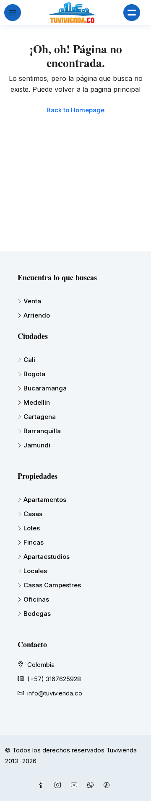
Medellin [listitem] (36, 402)
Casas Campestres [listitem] (52, 585)
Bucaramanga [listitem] (45, 388)
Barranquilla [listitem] (42, 431)
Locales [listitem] (35, 571)
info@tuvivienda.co (54, 693)
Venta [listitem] (32, 301)
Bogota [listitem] (34, 374)
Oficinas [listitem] (36, 599)
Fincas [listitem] (33, 542)
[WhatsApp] (92, 785)
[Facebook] (43, 785)
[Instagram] (59, 785)
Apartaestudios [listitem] (46, 557)
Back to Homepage (75, 110)
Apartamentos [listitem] (44, 500)
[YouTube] (76, 785)
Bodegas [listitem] (37, 614)
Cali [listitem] (29, 360)
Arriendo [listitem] (36, 315)
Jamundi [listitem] (36, 445)
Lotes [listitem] (31, 528)
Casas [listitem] (32, 514)
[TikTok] (108, 785)
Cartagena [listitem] (39, 417)
